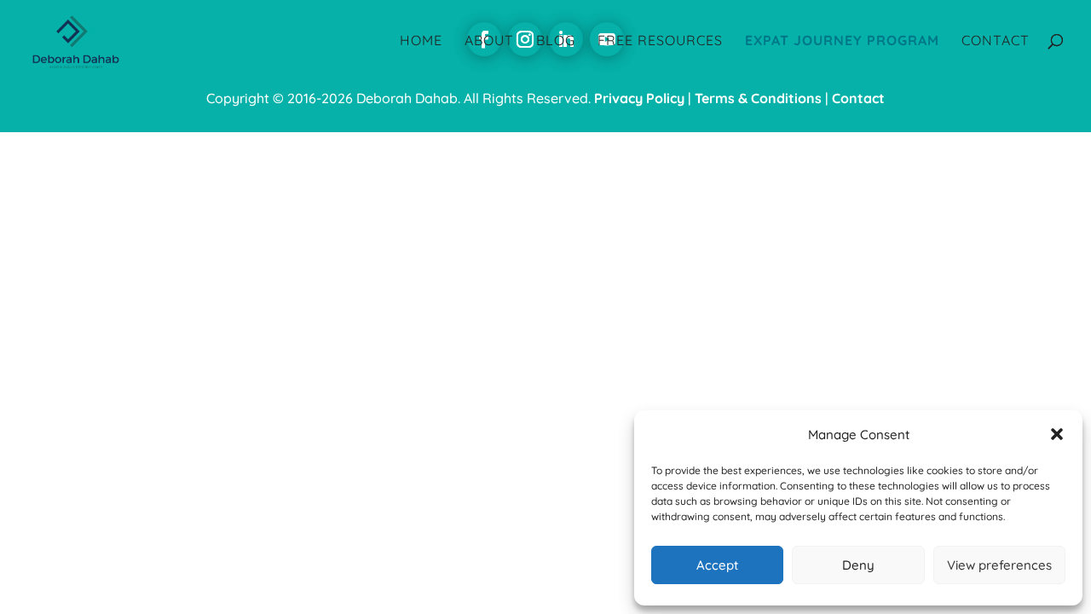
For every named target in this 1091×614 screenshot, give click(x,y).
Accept (717, 565)
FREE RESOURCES (660, 41)
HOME (421, 41)
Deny (858, 565)
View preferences (999, 565)
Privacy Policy (639, 98)
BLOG (555, 41)
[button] (1056, 434)
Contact (858, 98)
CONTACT (995, 41)
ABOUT (489, 41)
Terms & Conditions (758, 98)
